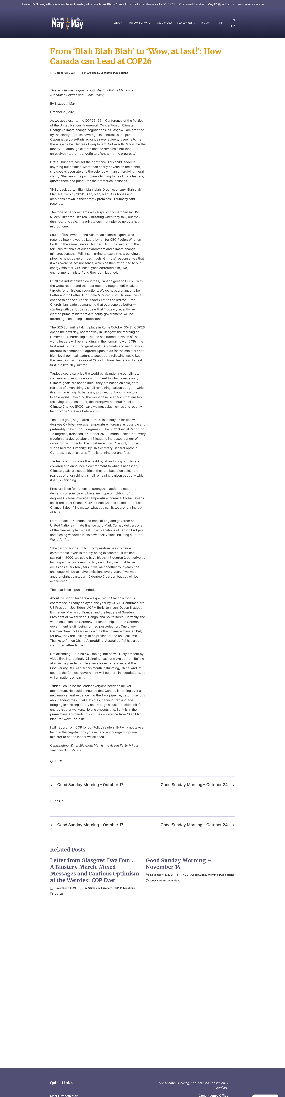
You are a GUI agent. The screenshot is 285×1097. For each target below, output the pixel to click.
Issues (205, 23)
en (233, 20)
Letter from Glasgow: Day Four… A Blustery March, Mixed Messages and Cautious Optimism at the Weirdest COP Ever (94, 870)
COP (116, 888)
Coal (153, 880)
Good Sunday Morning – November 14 (178, 863)
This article (58, 90)
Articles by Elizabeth (99, 72)
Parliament (184, 23)
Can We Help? (137, 23)
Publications (164, 23)
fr (233, 26)
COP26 (59, 761)
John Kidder (174, 880)
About (118, 23)
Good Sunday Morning (204, 874)
